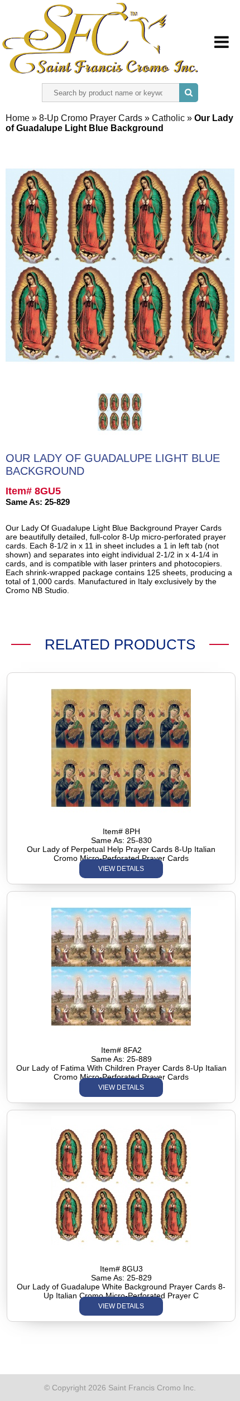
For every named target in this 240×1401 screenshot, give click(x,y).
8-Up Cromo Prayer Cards (92, 118)
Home (18, 118)
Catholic (169, 118)
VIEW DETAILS (121, 869)
